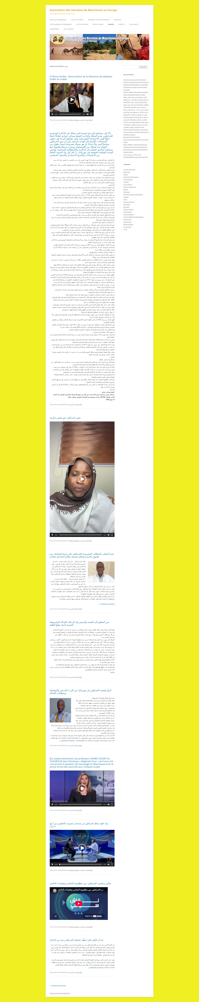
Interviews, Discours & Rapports (98, 20)
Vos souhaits (133, 24)
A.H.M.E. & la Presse (77, 20)
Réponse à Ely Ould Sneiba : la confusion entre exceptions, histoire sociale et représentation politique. (136, 132)
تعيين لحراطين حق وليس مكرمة (65, 417)
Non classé (126, 204)
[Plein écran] (91, 114)
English (125, 189)
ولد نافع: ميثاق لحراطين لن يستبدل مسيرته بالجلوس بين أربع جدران (79, 824)
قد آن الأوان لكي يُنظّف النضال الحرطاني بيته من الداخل (76, 939)
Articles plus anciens (58, 985)
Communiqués (127, 179)
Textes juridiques (128, 214)
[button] (72, 100)
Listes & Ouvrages (82, 24)
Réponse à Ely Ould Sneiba (131, 137)
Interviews (126, 192)
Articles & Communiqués (58, 20)
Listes (125, 199)
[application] (72, 99)
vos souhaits (127, 227)
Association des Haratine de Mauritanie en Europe (83, 10)
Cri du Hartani (68, 29)
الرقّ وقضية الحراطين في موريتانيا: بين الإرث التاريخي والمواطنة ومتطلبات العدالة (80, 691)
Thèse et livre (127, 219)
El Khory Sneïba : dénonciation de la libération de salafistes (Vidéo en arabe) (81, 78)
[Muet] (88, 114)
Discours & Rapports (129, 187)
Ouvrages (126, 207)
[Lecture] (52, 114)
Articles (125, 174)
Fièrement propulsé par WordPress (60, 993)
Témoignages (127, 212)
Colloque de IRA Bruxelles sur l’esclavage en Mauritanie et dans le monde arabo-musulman (135, 87)
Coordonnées (54, 29)
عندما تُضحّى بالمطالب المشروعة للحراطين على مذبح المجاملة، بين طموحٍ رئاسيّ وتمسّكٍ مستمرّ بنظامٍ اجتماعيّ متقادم (82, 555)
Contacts (121, 24)
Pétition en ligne (128, 209)
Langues (111, 24)
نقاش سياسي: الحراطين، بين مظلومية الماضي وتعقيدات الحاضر (80, 883)
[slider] (70, 114)
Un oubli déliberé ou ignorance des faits (135, 157)
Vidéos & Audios (98, 24)
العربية (82, 120)
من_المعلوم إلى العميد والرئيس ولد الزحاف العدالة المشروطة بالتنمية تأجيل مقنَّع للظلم (79, 623)
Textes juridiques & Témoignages (61, 24)
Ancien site (117, 20)
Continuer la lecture (107, 604)
